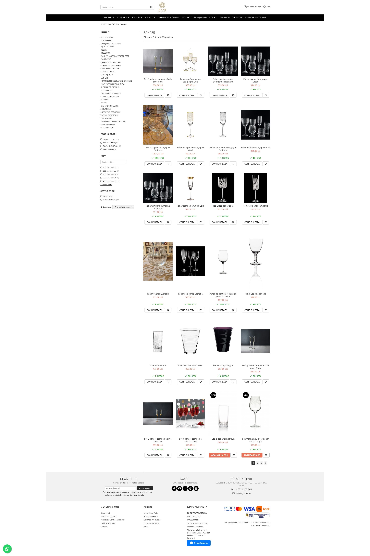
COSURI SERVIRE (107, 71)
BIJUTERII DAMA (107, 46)
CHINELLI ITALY (109, 139)
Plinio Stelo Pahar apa (255, 293)
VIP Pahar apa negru (223, 365)
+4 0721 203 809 (243, 489)
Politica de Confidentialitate (132, 495)
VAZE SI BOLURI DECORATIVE (112, 121)
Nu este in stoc (109, 199)
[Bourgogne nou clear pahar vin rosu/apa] (255, 413)
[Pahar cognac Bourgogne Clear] (255, 61)
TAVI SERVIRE (106, 118)
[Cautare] (151, 7)
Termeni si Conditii (108, 516)
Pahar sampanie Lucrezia (190, 293)
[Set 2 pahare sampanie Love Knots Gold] (158, 413)
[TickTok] (190, 488)
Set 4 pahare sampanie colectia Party (190, 440)
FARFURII (104, 78)
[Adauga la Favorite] (168, 95)
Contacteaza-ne (201, 543)
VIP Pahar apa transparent (190, 365)
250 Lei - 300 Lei (109, 174)
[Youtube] (179, 488)
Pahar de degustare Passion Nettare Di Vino (222, 295)
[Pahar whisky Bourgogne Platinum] (158, 188)
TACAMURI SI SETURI (109, 115)
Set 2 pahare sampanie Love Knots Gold (158, 440)
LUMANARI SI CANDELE (110, 93)
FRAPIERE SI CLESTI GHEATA (112, 84)
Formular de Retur (255, 17)
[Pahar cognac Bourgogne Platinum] (158, 125)
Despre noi (105, 513)
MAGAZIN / (114, 24)
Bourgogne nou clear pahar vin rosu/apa (255, 440)
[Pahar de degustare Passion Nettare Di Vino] (223, 261)
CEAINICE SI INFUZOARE (110, 65)
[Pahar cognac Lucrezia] (158, 261)
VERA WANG (108, 149)
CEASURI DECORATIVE (109, 68)
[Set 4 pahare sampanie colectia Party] (190, 413)
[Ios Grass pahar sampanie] (255, 188)
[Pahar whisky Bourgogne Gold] (255, 125)
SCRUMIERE (105, 109)
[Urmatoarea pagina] (265, 463)
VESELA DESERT (107, 127)
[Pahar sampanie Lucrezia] (190, 261)
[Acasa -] (172, 7)
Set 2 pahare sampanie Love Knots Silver (255, 367)
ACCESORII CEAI (107, 37)
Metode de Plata (151, 513)
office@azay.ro (243, 493)
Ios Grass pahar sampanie (255, 205)
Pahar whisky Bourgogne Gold (255, 147)
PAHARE (104, 102)
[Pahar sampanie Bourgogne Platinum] (223, 125)
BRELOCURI (105, 53)
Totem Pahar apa (158, 365)
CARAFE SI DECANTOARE (110, 62)
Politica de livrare (107, 523)
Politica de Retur (151, 516)
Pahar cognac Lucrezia (158, 293)
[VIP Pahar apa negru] (223, 341)
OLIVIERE (104, 99)
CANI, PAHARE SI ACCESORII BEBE (114, 56)
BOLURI (103, 50)
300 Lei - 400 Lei (109, 177)
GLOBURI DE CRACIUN (110, 87)
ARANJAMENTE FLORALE (110, 43)
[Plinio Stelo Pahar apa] (255, 261)
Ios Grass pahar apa (223, 205)
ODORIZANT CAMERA (109, 96)
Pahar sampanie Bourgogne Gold (190, 149)
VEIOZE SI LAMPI (107, 124)
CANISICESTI (105, 59)
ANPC (146, 526)
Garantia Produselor (152, 519)
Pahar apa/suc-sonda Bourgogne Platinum (223, 80)
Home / (104, 24)
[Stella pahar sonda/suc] (223, 413)
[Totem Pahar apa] (158, 341)
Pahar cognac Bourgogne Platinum (158, 149)
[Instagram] (196, 488)
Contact (103, 526)
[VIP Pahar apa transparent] (190, 341)
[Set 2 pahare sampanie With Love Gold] (158, 61)
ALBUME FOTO (106, 40)
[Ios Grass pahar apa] (223, 188)
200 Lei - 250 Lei (109, 171)
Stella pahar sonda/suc (223, 438)
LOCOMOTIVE (106, 90)
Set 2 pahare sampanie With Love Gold (158, 80)
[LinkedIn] (185, 488)
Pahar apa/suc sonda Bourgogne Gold (190, 80)
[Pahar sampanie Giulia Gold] (190, 188)
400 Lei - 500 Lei (109, 181)
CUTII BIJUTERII (106, 74)
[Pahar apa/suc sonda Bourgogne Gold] (190, 61)
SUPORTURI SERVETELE (110, 112)
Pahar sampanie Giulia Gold (190, 205)
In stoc (106, 196)
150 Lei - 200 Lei (109, 167)
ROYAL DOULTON (110, 146)
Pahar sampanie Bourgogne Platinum (223, 149)
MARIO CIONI (109, 142)
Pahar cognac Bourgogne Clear (255, 80)
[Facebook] (174, 488)
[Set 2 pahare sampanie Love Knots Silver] (255, 341)
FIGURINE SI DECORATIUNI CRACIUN (116, 81)
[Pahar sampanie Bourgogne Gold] (190, 125)
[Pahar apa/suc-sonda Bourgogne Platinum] (223, 61)
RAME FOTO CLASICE (109, 106)
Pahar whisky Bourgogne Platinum (158, 207)
